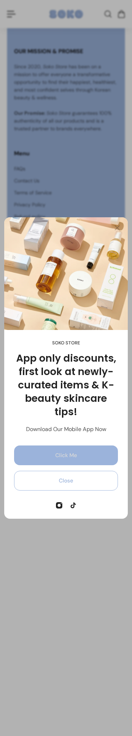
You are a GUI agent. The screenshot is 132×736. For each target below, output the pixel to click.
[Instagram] (59, 505)
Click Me (66, 455)
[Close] (117, 228)
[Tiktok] (73, 505)
